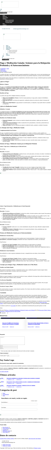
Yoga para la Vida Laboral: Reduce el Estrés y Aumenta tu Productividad (38, 323)
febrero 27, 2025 (5, 326)
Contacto (4, 24)
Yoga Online (5, 17)
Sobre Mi (5, 16)
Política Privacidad (6, 444)
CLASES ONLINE (4, 371)
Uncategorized (6, 394)
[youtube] (1, 30)
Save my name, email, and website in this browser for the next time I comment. (17, 350)
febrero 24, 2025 (31, 326)
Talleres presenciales (9, 20)
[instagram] (2, 30)
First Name (3, 407)
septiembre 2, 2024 (5, 68)
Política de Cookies (7, 445)
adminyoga (3, 69)
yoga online (13, 305)
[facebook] (0, 30)
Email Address (4, 402)
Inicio (4, 15)
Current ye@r (3, 355)
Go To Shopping (3, 13)
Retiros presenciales (9, 21)
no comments (4, 71)
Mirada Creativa (37, 448)
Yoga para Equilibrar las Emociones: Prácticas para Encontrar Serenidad (10, 323)
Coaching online (8, 22)
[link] (7, 438)
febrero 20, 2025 (11, 386)
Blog (4, 23)
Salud (4, 393)
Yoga (4, 395)
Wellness (4, 18)
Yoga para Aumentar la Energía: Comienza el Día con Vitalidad (21, 385)
